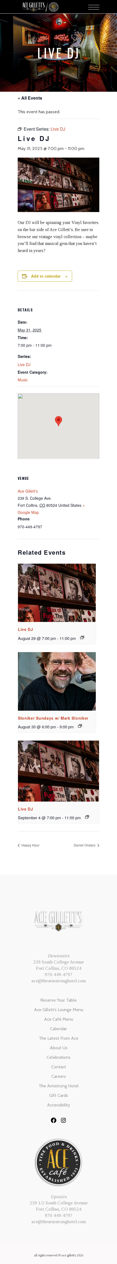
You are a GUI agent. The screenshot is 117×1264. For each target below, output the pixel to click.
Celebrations (58, 1057)
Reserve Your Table (58, 1000)
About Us (58, 1047)
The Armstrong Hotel (59, 1085)
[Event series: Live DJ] (82, 637)
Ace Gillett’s (28, 491)
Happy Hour (30, 845)
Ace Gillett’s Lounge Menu (58, 1009)
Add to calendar (46, 276)
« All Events (30, 98)
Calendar (58, 1028)
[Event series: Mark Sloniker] (80, 726)
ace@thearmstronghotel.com (58, 980)
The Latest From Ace (58, 1038)
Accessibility (58, 1104)
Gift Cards (58, 1095)
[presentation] (57, 593)
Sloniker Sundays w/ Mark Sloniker (53, 718)
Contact (58, 1066)
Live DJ (24, 364)
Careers (58, 1076)
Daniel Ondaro (85, 845)
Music (23, 379)
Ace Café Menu (58, 1019)
